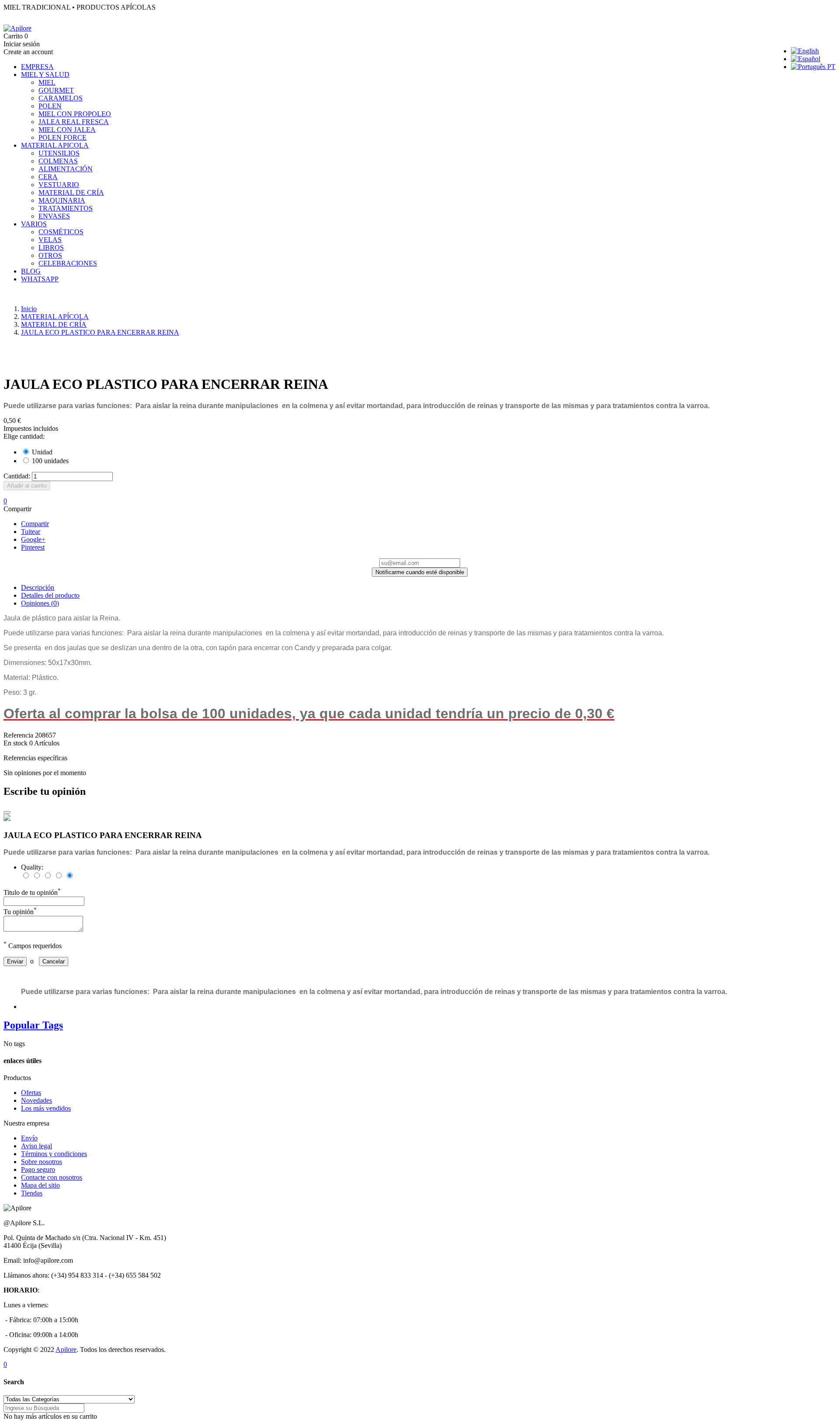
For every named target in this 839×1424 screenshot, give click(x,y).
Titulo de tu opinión (32, 892)
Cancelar (53, 961)
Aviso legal (36, 1146)
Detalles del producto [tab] (50, 595)
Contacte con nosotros (51, 1177)
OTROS (50, 255)
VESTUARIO (58, 184)
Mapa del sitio (40, 1185)
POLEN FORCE (62, 137)
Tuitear (30, 531)
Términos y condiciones (54, 1153)
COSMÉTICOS (60, 232)
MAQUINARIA (61, 200)
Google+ (33, 539)
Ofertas (31, 1092)
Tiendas (31, 1193)
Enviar (15, 961)
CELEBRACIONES (67, 263)
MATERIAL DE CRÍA (71, 192)
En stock (15, 743)
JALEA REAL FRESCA (73, 121)
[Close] (6, 812)
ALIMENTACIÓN (65, 169)
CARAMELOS (60, 98)
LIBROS (51, 247)
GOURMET (56, 90)
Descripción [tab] (37, 587)
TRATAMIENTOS (65, 208)
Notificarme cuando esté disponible (419, 572)
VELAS (50, 239)
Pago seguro (38, 1169)
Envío (29, 1138)
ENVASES (54, 216)
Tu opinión (20, 911)
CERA (48, 176)
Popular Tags (33, 1025)
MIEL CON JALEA (67, 129)
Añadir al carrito (27, 485)
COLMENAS (58, 161)
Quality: (32, 867)
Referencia (19, 735)
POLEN (50, 106)
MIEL (46, 82)
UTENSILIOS (59, 153)
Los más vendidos (46, 1108)
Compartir (35, 523)
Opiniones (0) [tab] (40, 603)
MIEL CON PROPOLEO (74, 114)
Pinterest (33, 547)
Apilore (65, 1349)
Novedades (36, 1100)
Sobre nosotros (41, 1161)
